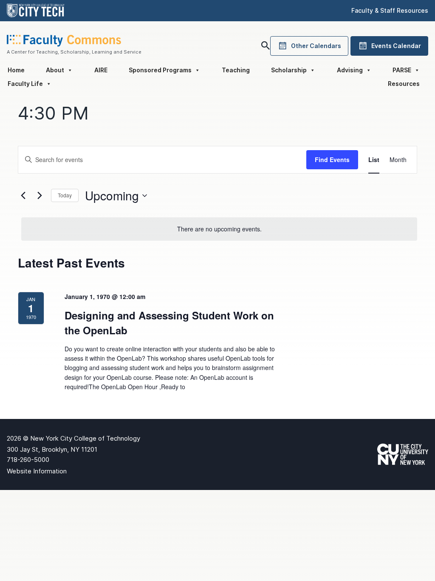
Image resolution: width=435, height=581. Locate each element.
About (55, 70)
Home (16, 70)
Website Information (37, 471)
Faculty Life (25, 83)
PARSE (402, 70)
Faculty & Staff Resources (389, 10)
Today (65, 195)
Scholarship (289, 70)
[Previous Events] (23, 196)
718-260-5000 (28, 460)
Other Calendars (316, 45)
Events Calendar (396, 45)
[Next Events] (39, 196)
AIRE (100, 70)
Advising (350, 70)
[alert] (219, 229)
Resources (404, 83)
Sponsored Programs (160, 70)
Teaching (236, 70)
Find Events (332, 159)
